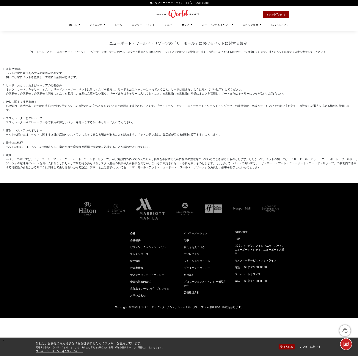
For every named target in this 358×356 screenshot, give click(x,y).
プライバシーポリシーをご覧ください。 (59, 351)
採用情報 (135, 261)
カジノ (186, 25)
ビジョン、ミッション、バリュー (149, 247)
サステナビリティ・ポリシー (147, 275)
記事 (186, 240)
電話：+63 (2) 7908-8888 (251, 267)
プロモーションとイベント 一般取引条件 (205, 283)
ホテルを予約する (276, 14)
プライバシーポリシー (197, 268)
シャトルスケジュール (197, 261)
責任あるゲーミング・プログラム (149, 288)
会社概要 (135, 240)
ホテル (73, 25)
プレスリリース (139, 254)
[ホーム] (177, 13)
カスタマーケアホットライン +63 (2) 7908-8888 (179, 3)
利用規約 (189, 275)
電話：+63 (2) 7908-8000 (251, 281)
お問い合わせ (138, 295)
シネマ (168, 25)
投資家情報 (136, 268)
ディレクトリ (192, 254)
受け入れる (286, 347)
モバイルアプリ (280, 25)
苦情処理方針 (192, 292)
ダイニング (96, 25)
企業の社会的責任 (140, 281)
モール (118, 25)
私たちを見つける (194, 247)
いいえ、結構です (310, 347)
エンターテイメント (143, 25)
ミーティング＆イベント (216, 25)
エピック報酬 (251, 25)
